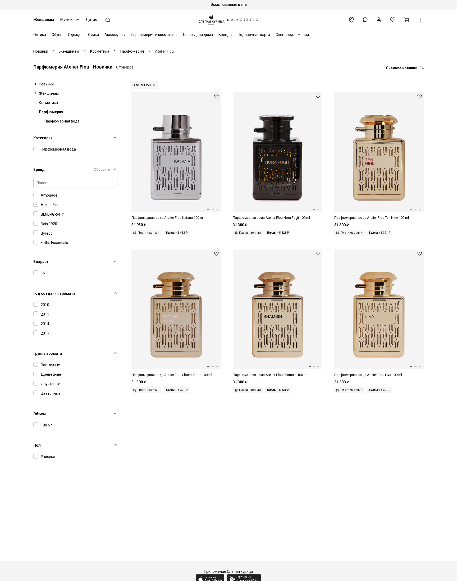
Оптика (39, 35)
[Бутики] (351, 19)
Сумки (93, 35)
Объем (39, 414)
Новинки (46, 84)
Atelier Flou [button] (142, 85)
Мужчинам (69, 19)
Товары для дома (197, 35)
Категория (43, 138)
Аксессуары (114, 35)
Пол (37, 445)
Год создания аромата (54, 293)
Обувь (57, 35)
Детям (92, 19)
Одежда (75, 35)
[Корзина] (406, 19)
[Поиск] (107, 19)
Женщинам (43, 19)
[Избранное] (392, 19)
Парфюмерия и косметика (154, 35)
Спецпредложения (292, 35)
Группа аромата (47, 353)
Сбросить (102, 169)
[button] (365, 19)
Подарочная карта (254, 35)
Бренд (39, 169)
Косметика (48, 103)
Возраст (41, 262)
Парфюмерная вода (62, 121)
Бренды (225, 35)
